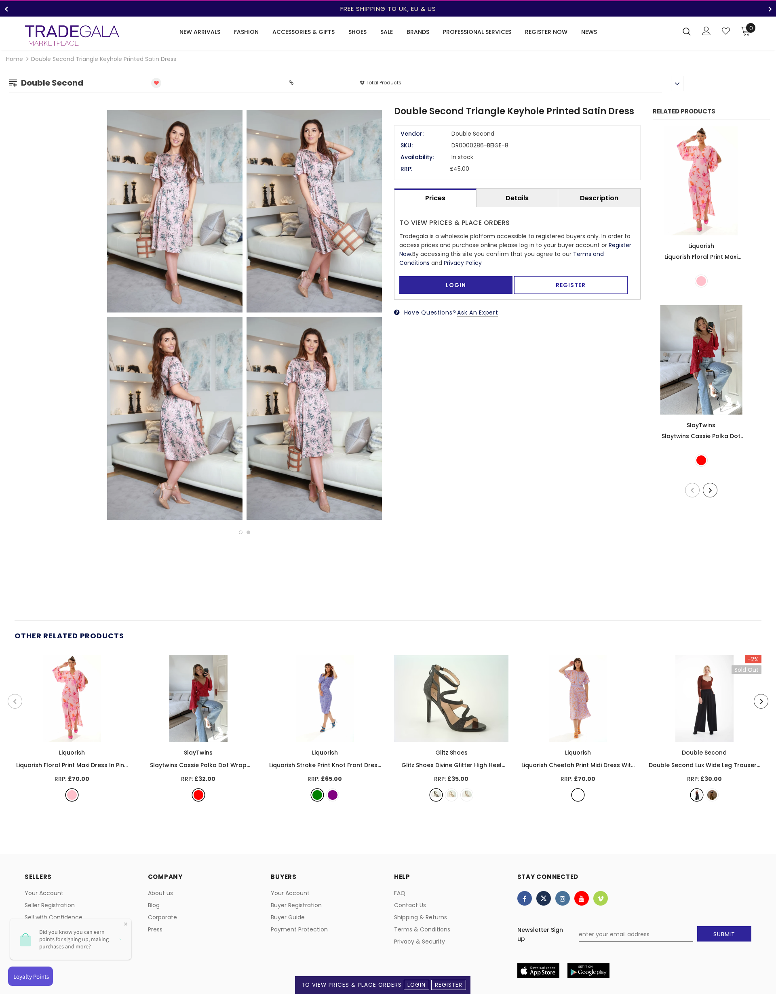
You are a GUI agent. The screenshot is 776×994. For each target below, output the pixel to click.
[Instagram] (562, 898)
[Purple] (333, 795)
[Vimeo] (600, 898)
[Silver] (467, 795)
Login (416, 985)
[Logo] (72, 35)
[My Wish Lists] (726, 31)
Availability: (417, 157)
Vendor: (412, 134)
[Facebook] (524, 898)
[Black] (436, 795)
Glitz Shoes (451, 753)
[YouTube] (581, 898)
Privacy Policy (463, 263)
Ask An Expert (477, 312)
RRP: (406, 169)
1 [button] (240, 532)
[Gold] (451, 795)
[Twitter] (543, 898)
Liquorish (701, 246)
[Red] (701, 460)
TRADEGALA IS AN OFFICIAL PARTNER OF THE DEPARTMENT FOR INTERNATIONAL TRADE (388, 8)
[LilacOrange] (578, 795)
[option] (388, 9)
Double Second (704, 753)
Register (448, 985)
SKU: (407, 145)
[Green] (317, 795)
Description (599, 198)
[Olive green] (712, 795)
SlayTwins (701, 425)
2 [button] (248, 532)
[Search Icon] (687, 31)
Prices (435, 198)
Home (14, 59)
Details (517, 198)
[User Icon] (706, 30)
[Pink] (701, 281)
